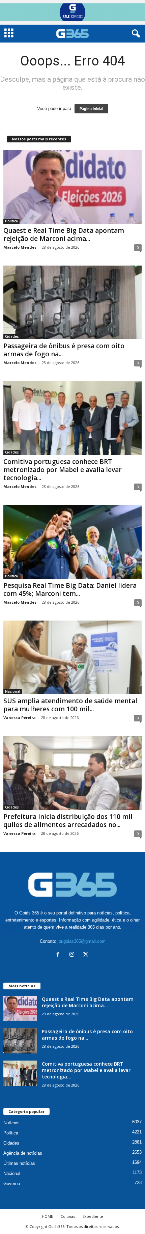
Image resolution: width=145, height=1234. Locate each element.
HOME (47, 1216)
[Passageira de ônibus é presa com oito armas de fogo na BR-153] (72, 302)
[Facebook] (59, 955)
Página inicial (91, 109)
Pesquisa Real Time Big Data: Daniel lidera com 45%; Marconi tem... (70, 589)
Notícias (11, 1122)
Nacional (12, 691)
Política (11, 221)
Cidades (12, 336)
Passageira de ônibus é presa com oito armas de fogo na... (63, 349)
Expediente (93, 1216)
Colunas (68, 1216)
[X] (86, 955)
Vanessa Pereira (19, 717)
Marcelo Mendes (19, 247)
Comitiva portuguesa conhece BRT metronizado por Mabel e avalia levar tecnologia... (62, 469)
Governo (11, 1183)
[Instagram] (73, 955)
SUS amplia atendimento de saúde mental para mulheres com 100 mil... (70, 704)
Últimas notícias (19, 1163)
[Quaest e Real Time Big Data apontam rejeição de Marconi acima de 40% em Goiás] (72, 187)
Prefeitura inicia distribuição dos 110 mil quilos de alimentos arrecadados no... (68, 820)
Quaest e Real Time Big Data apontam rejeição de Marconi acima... (63, 234)
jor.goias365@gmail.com (82, 941)
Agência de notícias (22, 1153)
